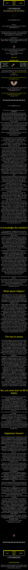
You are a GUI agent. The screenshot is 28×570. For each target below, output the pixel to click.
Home (7, 3)
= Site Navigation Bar (14, 8)
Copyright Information (14, 562)
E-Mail (20, 3)
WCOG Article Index (14, 3)
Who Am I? (14, 57)
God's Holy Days (14, 60)
